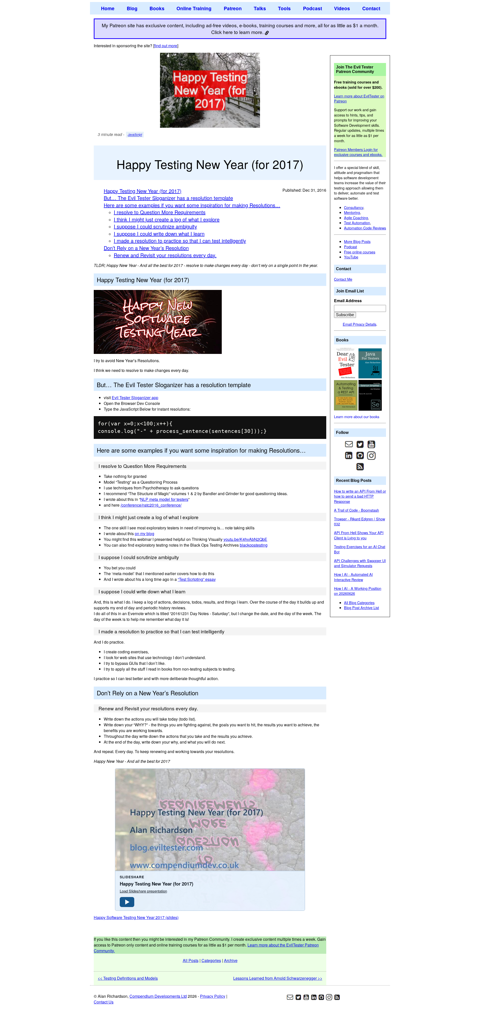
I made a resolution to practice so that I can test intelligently (180, 240)
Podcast (312, 8)
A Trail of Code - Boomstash (356, 510)
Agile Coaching (356, 217)
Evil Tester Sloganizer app (135, 397)
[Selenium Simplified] (370, 395)
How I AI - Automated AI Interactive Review (353, 577)
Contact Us (104, 1002)
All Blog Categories (359, 602)
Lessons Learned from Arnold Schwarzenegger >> (277, 978)
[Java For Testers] (370, 363)
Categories (211, 960)
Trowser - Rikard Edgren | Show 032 (359, 521)
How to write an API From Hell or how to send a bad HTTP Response (360, 496)
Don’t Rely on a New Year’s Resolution (146, 247)
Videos (342, 8)
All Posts (190, 960)
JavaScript (135, 134)
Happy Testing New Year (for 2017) (143, 190)
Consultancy (353, 207)
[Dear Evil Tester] (346, 363)
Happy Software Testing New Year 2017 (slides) (136, 917)
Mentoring (352, 212)
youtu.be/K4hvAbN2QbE (245, 539)
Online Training (194, 8)
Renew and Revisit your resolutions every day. (165, 255)
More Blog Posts (357, 241)
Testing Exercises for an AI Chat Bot (359, 549)
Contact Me (343, 279)
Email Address (348, 300)
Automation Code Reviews (365, 227)
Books (157, 8)
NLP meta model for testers (164, 499)
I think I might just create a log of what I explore (167, 219)
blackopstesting (254, 545)
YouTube (351, 256)
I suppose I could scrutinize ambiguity (155, 226)
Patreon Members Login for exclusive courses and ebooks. (358, 152)
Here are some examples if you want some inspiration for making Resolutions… (192, 205)
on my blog (144, 533)
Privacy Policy (212, 996)
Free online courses (359, 251)
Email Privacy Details (359, 324)
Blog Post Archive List (361, 607)
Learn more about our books (356, 416)
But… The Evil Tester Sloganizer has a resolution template (168, 197)
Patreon (233, 8)
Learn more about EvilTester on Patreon (359, 98)
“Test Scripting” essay (197, 579)
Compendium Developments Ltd (158, 996)
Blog (132, 8)
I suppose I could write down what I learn (159, 233)
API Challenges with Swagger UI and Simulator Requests (360, 563)
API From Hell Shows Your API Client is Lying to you (359, 535)
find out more (165, 45)
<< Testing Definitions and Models (128, 978)
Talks (260, 8)
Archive (231, 960)
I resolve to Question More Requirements (160, 212)
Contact (371, 8)
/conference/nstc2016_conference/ (151, 505)
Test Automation (357, 222)
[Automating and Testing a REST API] (346, 395)
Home (107, 8)
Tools (284, 8)
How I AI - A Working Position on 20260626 (357, 591)
